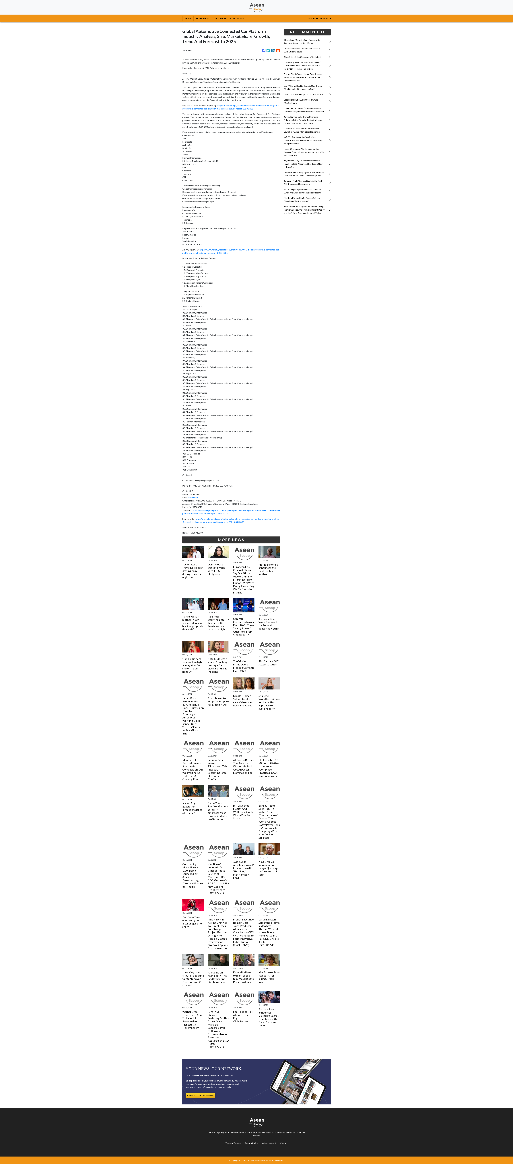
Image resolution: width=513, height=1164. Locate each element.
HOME (188, 18)
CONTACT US (237, 18)
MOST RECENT (203, 18)
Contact (284, 1143)
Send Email (193, 497)
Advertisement (269, 1143)
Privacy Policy (251, 1143)
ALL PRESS (220, 18)
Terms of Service (233, 1143)
